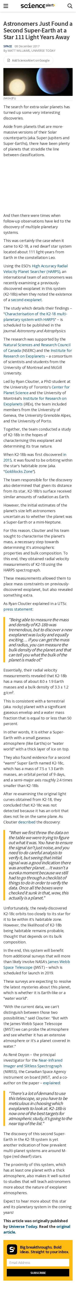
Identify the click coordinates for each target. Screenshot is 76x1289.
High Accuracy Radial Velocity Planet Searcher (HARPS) (35, 268)
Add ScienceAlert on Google (31, 60)
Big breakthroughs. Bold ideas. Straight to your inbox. (44, 1249)
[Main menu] (7, 6)
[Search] (70, 6)
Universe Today (23, 1226)
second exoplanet (26, 299)
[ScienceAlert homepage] (38, 6)
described (26, 822)
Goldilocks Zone (19, 471)
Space (7, 46)
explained (51, 1082)
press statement (18, 609)
